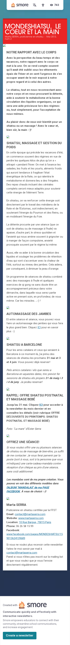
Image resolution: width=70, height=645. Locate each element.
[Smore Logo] (20, 5)
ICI (39, 327)
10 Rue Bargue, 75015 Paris (35, 522)
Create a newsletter (19, 635)
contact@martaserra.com (30, 514)
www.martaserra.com (31, 518)
